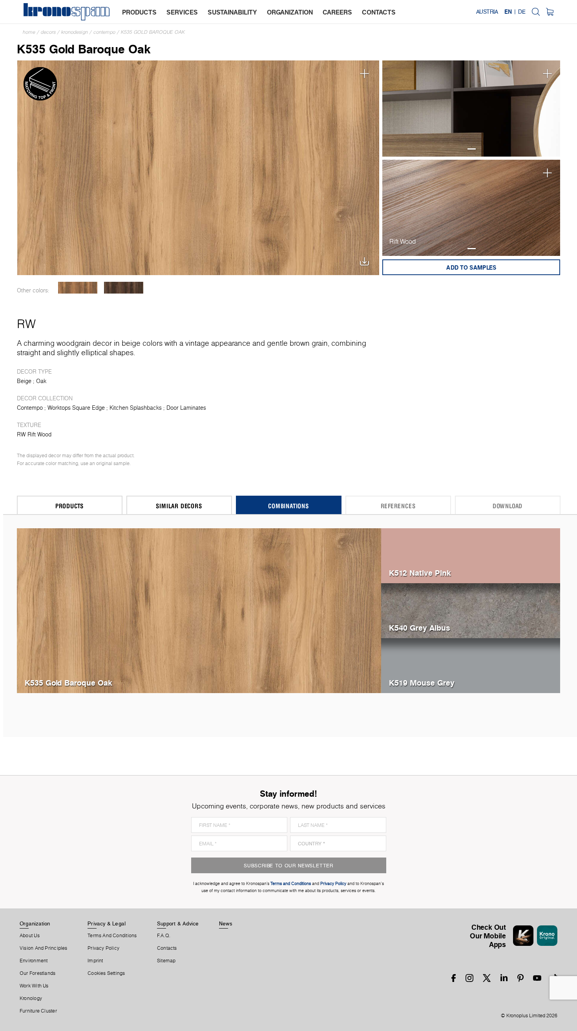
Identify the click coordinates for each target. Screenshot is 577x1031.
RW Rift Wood (34, 434)
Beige (24, 381)
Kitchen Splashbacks (136, 408)
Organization (35, 923)
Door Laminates (186, 408)
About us (30, 935)
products (139, 12)
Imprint (95, 961)
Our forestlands (37, 973)
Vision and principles (44, 948)
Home (29, 32)
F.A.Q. (163, 935)
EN (508, 12)
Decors (48, 32)
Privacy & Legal (107, 923)
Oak (41, 381)
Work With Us (34, 986)
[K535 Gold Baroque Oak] (198, 167)
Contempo (104, 32)
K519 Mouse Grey (422, 682)
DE (522, 12)
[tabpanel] (471, 108)
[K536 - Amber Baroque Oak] (78, 288)
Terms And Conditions (112, 935)
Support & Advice (178, 923)
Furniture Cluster (38, 1011)
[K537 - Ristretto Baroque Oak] (124, 288)
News (225, 923)
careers (337, 12)
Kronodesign (74, 32)
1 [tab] (471, 149)
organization (290, 12)
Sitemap (166, 961)
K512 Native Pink (420, 572)
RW (26, 324)
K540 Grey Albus (419, 627)
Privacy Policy (103, 948)
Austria (487, 12)
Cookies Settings (106, 973)
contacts (379, 12)
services (182, 12)
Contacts (167, 948)
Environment (33, 961)
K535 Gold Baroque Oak (153, 32)
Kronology (31, 998)
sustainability (232, 12)
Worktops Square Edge (76, 408)
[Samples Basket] (549, 12)
